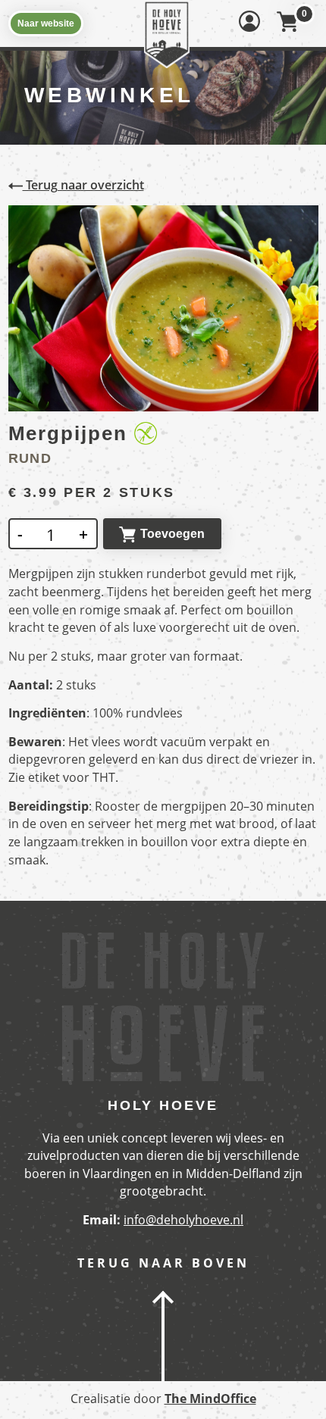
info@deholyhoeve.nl (183, 1219)
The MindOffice (210, 1398)
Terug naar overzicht (83, 185)
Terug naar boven (163, 1263)
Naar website (45, 23)
